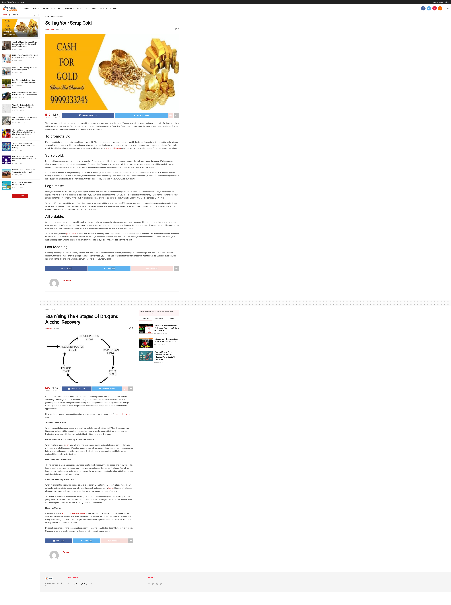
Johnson (50, 29)
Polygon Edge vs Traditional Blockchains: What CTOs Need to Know (24, 159)
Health (103, 8)
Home (4, 2)
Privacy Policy (11, 2)
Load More (20, 196)
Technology (47, 8)
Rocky (49, 328)
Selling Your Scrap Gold (14, 31)
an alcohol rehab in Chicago (73, 513)
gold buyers (71, 234)
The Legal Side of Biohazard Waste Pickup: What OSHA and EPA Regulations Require (23, 132)
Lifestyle (81, 8)
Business (59, 16)
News (35, 8)
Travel (94, 8)
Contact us (21, 2)
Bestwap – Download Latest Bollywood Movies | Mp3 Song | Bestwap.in (166, 327)
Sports (113, 8)
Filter (34, 15)
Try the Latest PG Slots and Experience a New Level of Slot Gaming (23, 145)
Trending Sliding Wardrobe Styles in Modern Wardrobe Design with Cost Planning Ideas (24, 44)
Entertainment (65, 8)
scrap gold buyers (113, 148)
